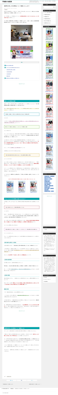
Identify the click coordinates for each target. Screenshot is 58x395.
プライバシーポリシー (47, 279)
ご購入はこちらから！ (10, 192)
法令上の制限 (47, 188)
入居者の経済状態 (9, 71)
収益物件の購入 (47, 181)
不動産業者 (52, 176)
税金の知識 (46, 189)
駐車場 (52, 191)
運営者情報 (45, 281)
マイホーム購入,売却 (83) (48, 12)
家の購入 (46, 185)
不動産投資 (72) (46, 16)
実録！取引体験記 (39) (47, 20)
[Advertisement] (21, 91)
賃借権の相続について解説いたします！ (8, 384)
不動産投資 (5, 9)
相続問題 (52, 188)
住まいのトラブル (47, 177)
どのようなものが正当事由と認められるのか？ (13, 67)
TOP (6, 388)
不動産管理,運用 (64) (47, 18)
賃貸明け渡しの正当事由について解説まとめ (12, 78)
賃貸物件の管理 (9, 376)
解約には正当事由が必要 (9, 65)
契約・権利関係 (47, 184)
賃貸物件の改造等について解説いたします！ (34, 384)
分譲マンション (47, 180)
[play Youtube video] (21, 52)
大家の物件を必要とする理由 (11, 69)
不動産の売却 (47, 176)
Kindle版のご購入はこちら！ (49, 39)
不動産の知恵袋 (7, 1)
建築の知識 (51, 185)
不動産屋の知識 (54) (47, 14)
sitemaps (45, 277)
